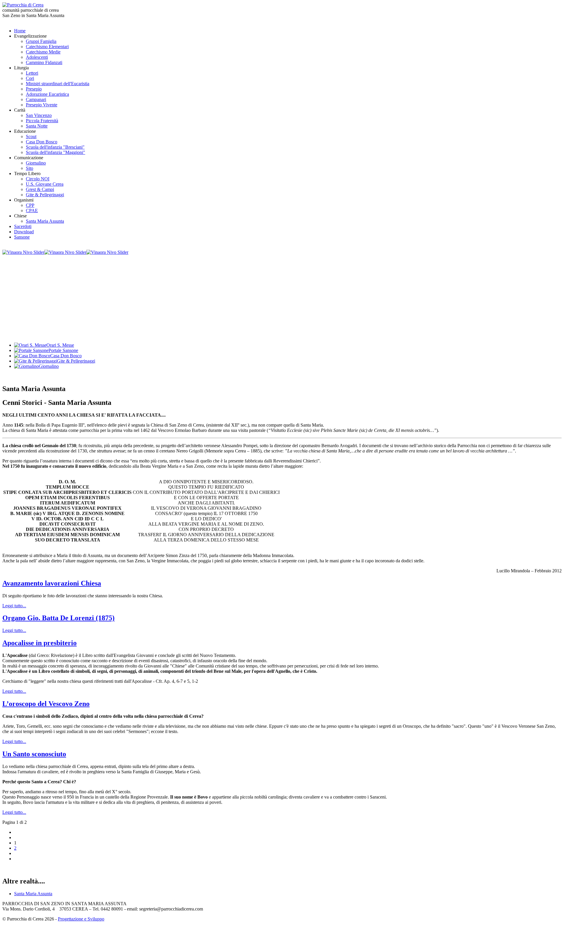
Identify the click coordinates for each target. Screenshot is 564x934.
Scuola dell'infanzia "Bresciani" (55, 147)
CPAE (32, 210)
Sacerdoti (22, 226)
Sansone (22, 236)
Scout (31, 136)
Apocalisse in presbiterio (39, 643)
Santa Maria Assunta (45, 221)
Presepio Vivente (41, 104)
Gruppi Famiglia (41, 41)
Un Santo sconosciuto (34, 754)
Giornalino (36, 162)
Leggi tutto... (14, 605)
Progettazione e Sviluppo (81, 918)
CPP (30, 205)
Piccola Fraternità (42, 120)
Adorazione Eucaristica (47, 94)
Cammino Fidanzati (44, 62)
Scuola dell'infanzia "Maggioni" (55, 152)
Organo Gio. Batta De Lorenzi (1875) (58, 618)
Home (20, 30)
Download (24, 231)
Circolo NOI (37, 178)
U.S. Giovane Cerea (44, 184)
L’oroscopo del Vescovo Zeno (46, 703)
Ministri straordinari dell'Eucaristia (57, 83)
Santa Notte (37, 125)
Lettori (32, 73)
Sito (29, 168)
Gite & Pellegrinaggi (45, 194)
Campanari (36, 99)
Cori (30, 78)
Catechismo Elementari (47, 46)
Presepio (34, 88)
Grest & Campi (40, 189)
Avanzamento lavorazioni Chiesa (51, 583)
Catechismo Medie (43, 51)
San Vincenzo (39, 115)
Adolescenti (37, 57)
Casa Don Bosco (41, 141)
